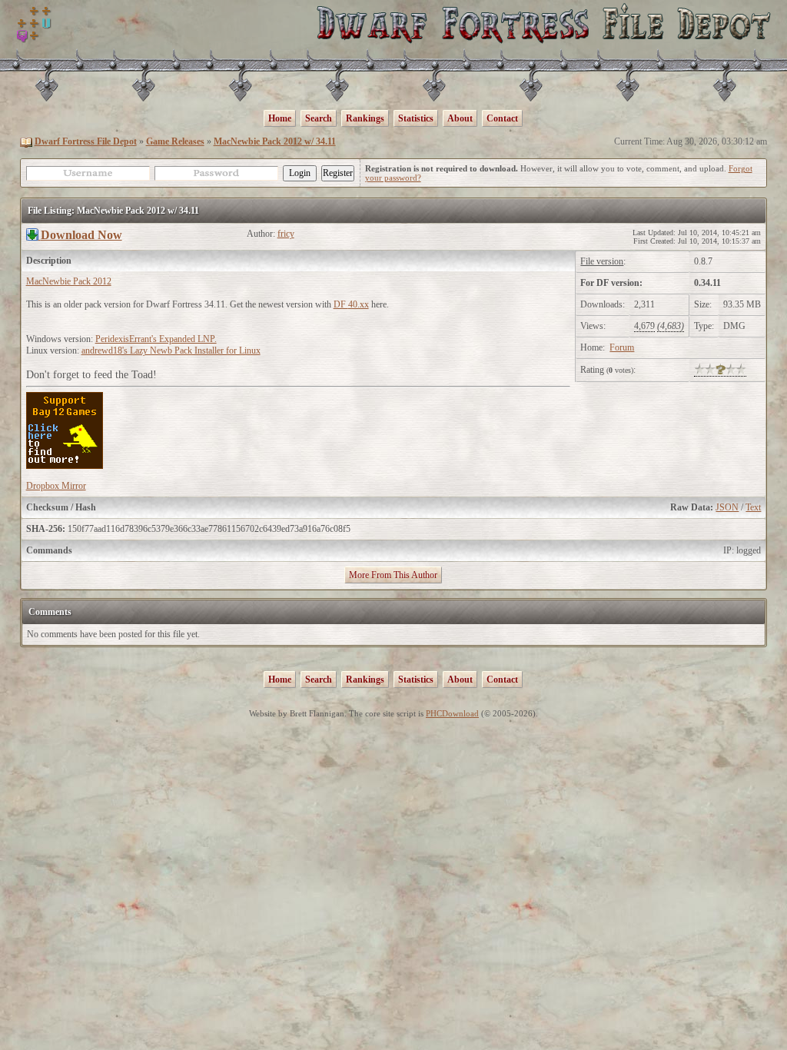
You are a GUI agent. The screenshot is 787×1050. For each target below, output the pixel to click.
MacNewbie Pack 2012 (68, 281)
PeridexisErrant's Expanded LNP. (156, 339)
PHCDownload (452, 713)
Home (279, 118)
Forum (621, 347)
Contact (502, 118)
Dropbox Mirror (56, 485)
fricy (285, 233)
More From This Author (393, 575)
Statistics (415, 118)
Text (753, 507)
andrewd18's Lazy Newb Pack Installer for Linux (171, 350)
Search (318, 118)
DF (341, 304)
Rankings (365, 118)
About (460, 118)
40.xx (358, 304)
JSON (727, 507)
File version (601, 261)
